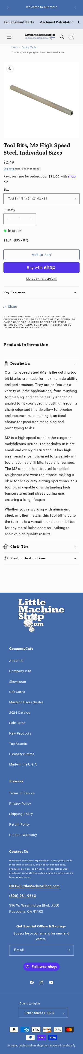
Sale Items (17, 723)
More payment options (41, 278)
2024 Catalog (19, 712)
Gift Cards (17, 692)
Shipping (8, 168)
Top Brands (18, 744)
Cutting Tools (29, 47)
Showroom (17, 681)
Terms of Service (22, 793)
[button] (9, 37)
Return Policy (19, 824)
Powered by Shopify (62, 1045)
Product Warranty (23, 835)
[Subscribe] (68, 950)
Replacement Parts (18, 22)
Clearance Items (21, 754)
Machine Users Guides (26, 702)
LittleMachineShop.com (33, 1045)
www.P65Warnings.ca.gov (27, 327)
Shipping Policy (21, 814)
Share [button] (12, 306)
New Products (20, 733)
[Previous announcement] (8, 8)
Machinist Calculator (56, 22)
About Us (16, 661)
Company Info (20, 671)
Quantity (9, 210)
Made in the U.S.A (23, 764)
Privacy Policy (20, 803)
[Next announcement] (74, 8)
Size (6, 189)
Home (15, 47)
